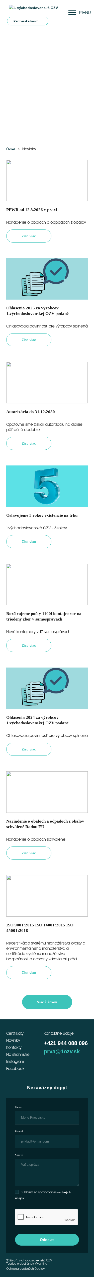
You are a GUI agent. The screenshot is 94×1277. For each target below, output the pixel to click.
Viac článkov (47, 1002)
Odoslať (47, 1240)
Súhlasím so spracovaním (39, 1192)
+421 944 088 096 (66, 1043)
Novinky (13, 1041)
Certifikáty (15, 1033)
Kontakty (14, 1048)
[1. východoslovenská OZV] (33, 8)
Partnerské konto (26, 21)
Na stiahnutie (18, 1055)
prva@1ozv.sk (62, 1051)
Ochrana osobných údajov (25, 1268)
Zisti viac (29, 236)
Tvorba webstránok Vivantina (26, 1263)
